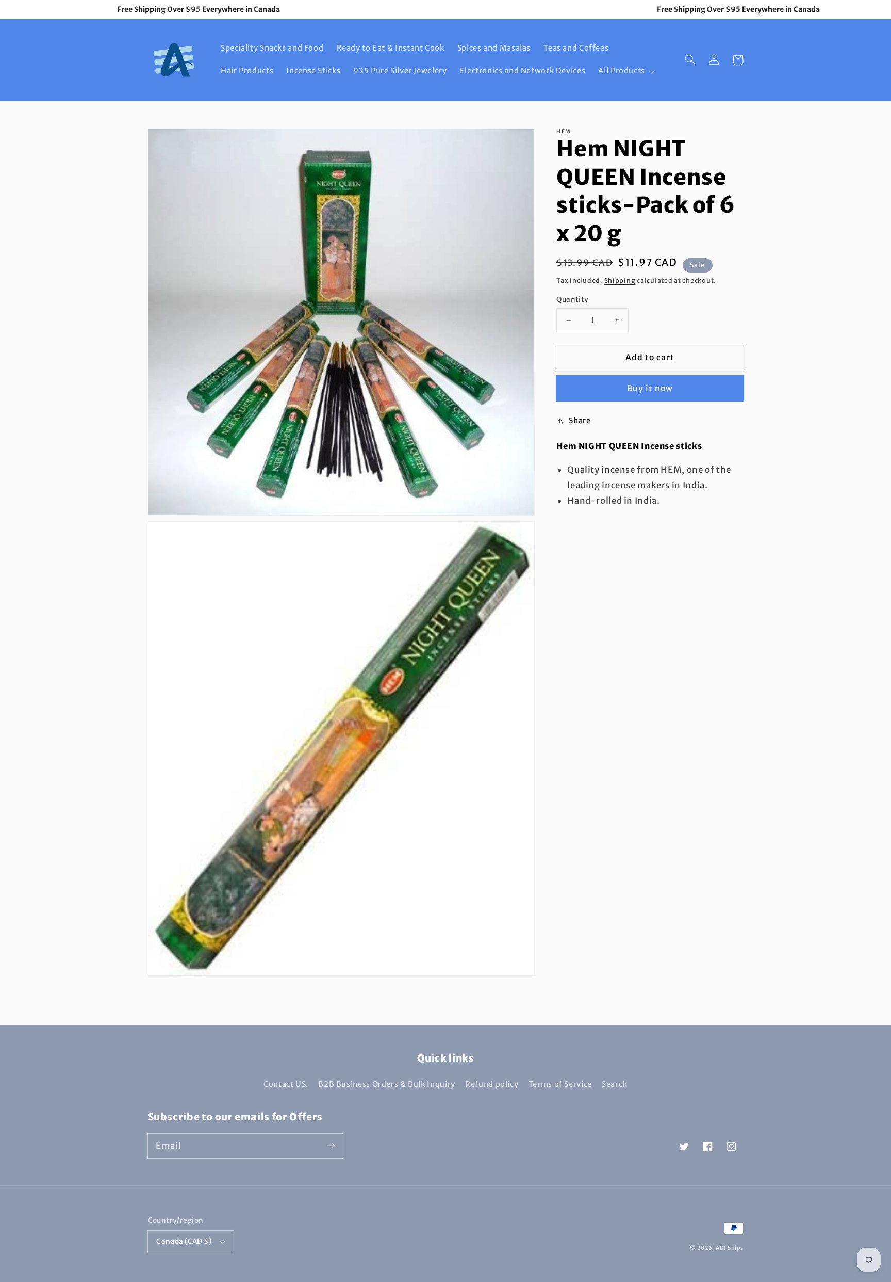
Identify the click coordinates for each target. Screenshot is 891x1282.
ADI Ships (730, 1248)
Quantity (572, 299)
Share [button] (579, 420)
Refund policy (491, 1084)
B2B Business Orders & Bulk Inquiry (386, 1084)
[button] (626, 71)
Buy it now (650, 388)
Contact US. (285, 1084)
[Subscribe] (330, 1146)
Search (615, 1084)
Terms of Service (560, 1084)
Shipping (620, 280)
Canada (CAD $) (183, 1241)
